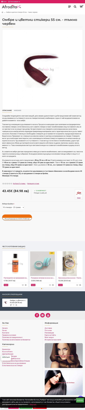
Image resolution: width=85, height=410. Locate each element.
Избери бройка (7, 204)
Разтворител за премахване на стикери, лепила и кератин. (16, 278)
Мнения (17, 110)
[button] (41, 288)
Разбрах (80, 400)
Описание (7, 110)
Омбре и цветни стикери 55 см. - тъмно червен (18, 300)
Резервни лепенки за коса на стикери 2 (43, 278)
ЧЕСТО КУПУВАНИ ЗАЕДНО (13, 246)
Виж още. (33, 404)
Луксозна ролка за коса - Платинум (70, 278)
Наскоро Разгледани (12, 294)
